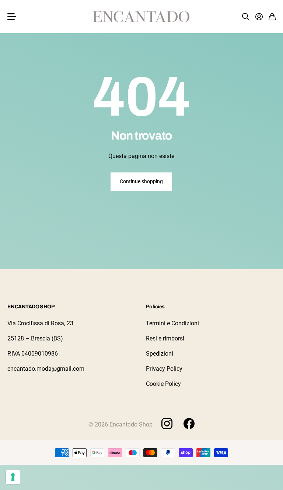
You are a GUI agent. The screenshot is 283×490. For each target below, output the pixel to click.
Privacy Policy (164, 368)
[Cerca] (245, 16)
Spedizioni (159, 353)
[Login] (259, 16)
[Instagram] (166, 423)
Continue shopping (141, 181)
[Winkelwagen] (272, 16)
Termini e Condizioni (172, 323)
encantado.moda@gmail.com (45, 368)
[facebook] (189, 423)
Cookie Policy (163, 383)
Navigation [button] (11, 16)
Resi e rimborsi (165, 338)
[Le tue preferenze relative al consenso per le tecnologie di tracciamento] (13, 477)
